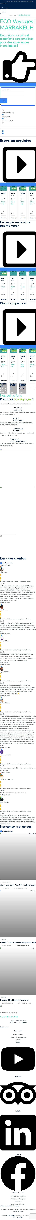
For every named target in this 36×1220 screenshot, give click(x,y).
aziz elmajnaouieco (21, 888)
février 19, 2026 (6, 945)
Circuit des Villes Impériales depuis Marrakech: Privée (23, 357)
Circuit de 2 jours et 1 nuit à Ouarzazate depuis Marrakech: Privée (13, 357)
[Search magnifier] (3, 100)
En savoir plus (5, 218)
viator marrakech (6, 882)
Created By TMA (17, 1217)
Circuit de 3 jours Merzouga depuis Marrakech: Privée (32, 357)
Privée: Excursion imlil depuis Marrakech (3, 194)
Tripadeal (3, 939)
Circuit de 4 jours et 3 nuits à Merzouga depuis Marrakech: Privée (3, 357)
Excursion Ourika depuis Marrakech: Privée (32, 194)
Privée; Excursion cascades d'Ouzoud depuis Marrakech (23, 194)
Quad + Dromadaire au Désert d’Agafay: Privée (32, 279)
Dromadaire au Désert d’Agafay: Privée (13, 279)
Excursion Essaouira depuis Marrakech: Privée (13, 194)
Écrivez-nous (4, 1027)
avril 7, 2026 (5, 888)
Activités (3, 997)
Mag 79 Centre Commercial (18, 1021)
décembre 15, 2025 (7, 1003)
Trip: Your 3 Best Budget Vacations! (14, 1000)
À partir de (3, 199)
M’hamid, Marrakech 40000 (18, 1023)
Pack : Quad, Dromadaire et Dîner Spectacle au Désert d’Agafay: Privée (23, 279)
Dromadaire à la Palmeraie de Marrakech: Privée (3, 279)
